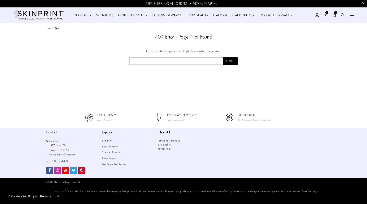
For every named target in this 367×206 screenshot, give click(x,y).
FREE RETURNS (246, 115)
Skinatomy (104, 15)
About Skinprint (131, 15)
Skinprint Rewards (166, 15)
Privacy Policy (164, 148)
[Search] (342, 15)
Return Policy (164, 144)
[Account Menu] (317, 15)
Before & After (197, 15)
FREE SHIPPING (106, 115)
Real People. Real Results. (232, 15)
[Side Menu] (350, 15)
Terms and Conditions (169, 140)
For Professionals (275, 15)
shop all (81, 15)
